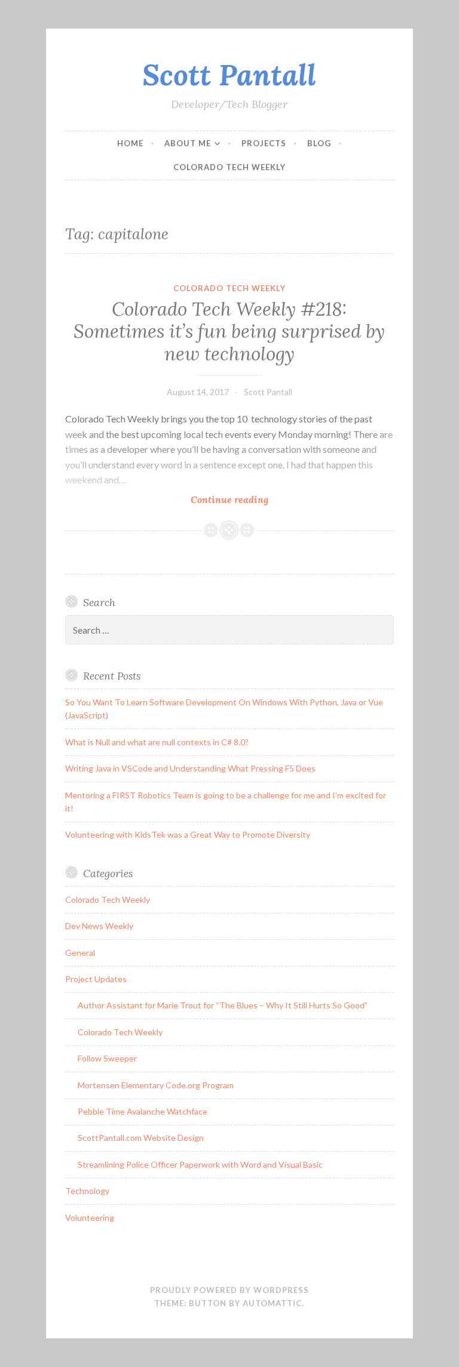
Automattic (272, 1303)
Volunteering (89, 1217)
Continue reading (253, 500)
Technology (87, 1191)
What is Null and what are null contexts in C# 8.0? (157, 742)
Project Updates (96, 979)
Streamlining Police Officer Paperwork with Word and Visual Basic (200, 1164)
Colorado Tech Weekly (229, 167)
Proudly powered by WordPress (229, 1290)
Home (130, 143)
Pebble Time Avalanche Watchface (142, 1111)
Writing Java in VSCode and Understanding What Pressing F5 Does (190, 768)
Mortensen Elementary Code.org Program (156, 1085)
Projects (263, 143)
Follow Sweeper (107, 1058)
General (80, 953)
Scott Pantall (229, 74)
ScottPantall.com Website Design (141, 1138)
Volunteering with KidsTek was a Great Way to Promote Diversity (187, 834)
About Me (187, 143)
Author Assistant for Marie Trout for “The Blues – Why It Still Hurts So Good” (223, 1005)
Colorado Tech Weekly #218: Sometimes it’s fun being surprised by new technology (229, 331)
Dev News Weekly (99, 926)
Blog (319, 143)
